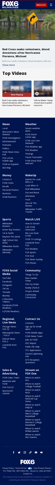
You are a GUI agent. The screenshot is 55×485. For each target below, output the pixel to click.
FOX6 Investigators (11, 138)
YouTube (6, 278)
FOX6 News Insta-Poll (11, 153)
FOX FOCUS (8, 387)
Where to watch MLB (32, 391)
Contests (29, 323)
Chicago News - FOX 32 (9, 328)
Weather (31, 124)
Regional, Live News (9, 320)
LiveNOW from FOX (32, 244)
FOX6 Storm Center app (31, 135)
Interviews (30, 196)
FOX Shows (30, 262)
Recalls (5, 186)
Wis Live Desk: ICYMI (32, 234)
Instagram (7, 285)
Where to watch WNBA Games (32, 429)
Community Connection (30, 296)
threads (30, 452)
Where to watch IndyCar (32, 406)
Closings (29, 153)
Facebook (7, 281)
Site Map (6, 167)
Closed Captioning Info (33, 355)
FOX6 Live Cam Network (32, 142)
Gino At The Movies (31, 204)
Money (6, 175)
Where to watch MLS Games (32, 436)
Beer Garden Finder (31, 279)
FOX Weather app (33, 146)
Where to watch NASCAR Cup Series (32, 399)
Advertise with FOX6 (9, 382)
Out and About (32, 192)
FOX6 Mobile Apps (34, 332)
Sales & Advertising (9, 371)
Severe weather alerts (32, 129)
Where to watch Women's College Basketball (33, 422)
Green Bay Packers (11, 229)
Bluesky (6, 295)
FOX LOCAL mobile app (7, 159)
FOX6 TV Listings (33, 239)
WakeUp (30, 175)
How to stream (32, 223)
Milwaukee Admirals (7, 251)
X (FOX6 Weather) (10, 311)
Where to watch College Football (33, 385)
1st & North (8, 233)
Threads (6, 292)
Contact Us (32, 319)
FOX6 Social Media (9, 272)
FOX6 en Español (10, 164)
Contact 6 (7, 179)
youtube (36, 452)
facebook (13, 452)
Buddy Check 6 (32, 287)
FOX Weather (31, 150)
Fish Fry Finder (32, 284)
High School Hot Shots (10, 241)
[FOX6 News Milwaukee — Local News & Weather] (10, 4)
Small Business (9, 196)
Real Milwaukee (32, 189)
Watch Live (41, 5)
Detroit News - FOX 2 (9, 340)
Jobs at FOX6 (31, 339)
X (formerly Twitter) (7, 300)
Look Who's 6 (31, 185)
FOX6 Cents (7, 182)
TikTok (5, 288)
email (41, 452)
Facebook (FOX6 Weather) (10, 306)
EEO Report (30, 343)
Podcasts (6, 145)
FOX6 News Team (34, 336)
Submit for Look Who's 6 (33, 180)
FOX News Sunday (34, 259)
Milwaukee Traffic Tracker (33, 210)
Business (6, 193)
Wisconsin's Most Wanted (10, 133)
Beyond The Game (11, 236)
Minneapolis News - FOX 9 (11, 334)
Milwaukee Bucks (10, 246)
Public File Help (32, 346)
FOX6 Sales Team (10, 377)
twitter (19, 452)
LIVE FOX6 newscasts (30, 228)
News (6, 124)
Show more (8, 65)
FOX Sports (30, 252)
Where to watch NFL (32, 379)
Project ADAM (32, 291)
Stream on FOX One (32, 371)
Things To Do (31, 274)
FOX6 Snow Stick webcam (33, 162)
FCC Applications (33, 350)
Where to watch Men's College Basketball (32, 414)
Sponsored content (7, 392)
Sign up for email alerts (33, 328)
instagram (24, 452)
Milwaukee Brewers (7, 224)
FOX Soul (29, 255)
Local (4, 128)
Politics (5, 148)
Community (32, 270)
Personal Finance (10, 189)
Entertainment (9, 141)
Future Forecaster (33, 157)
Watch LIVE (32, 219)
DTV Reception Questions (32, 361)
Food (27, 199)
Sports (6, 219)
